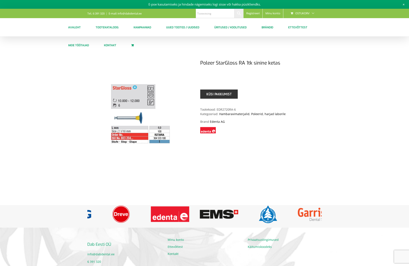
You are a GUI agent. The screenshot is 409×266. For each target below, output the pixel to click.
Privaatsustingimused (263, 242)
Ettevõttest (175, 249)
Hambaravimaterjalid (234, 114)
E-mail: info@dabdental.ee (125, 13)
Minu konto (176, 242)
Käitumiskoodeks (260, 249)
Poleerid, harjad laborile (268, 114)
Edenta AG (217, 122)
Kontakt (173, 256)
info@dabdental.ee (101, 257)
